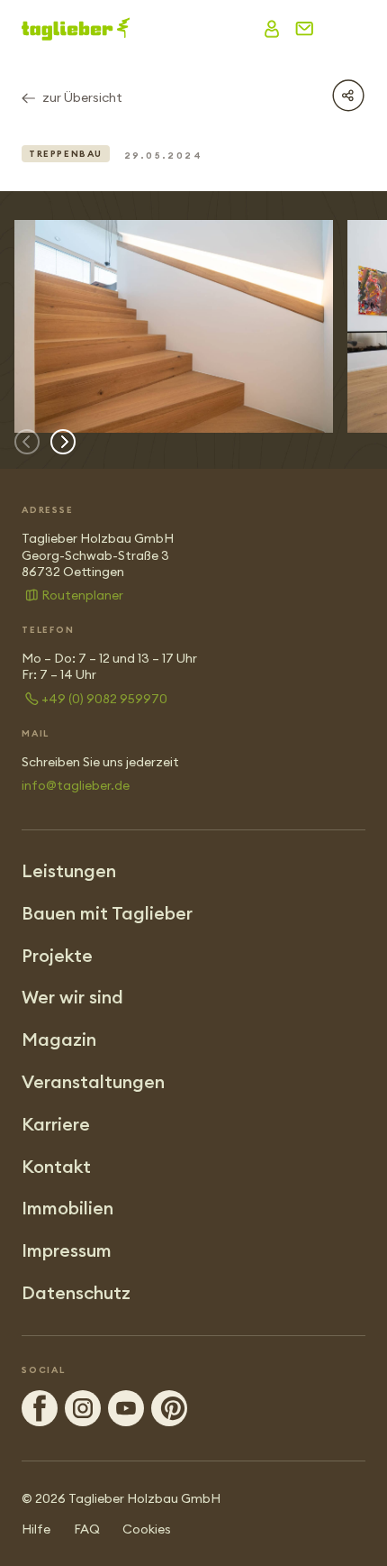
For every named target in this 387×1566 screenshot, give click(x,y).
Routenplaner (82, 595)
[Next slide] (63, 441)
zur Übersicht (82, 97)
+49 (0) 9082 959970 (104, 699)
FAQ (87, 1529)
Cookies (146, 1529)
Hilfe (36, 1529)
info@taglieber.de (76, 785)
